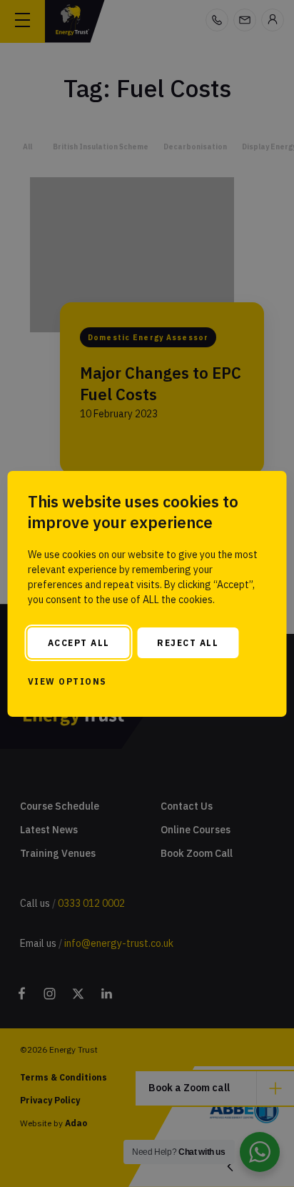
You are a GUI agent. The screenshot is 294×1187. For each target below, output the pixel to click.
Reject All (187, 642)
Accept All (79, 642)
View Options (67, 681)
